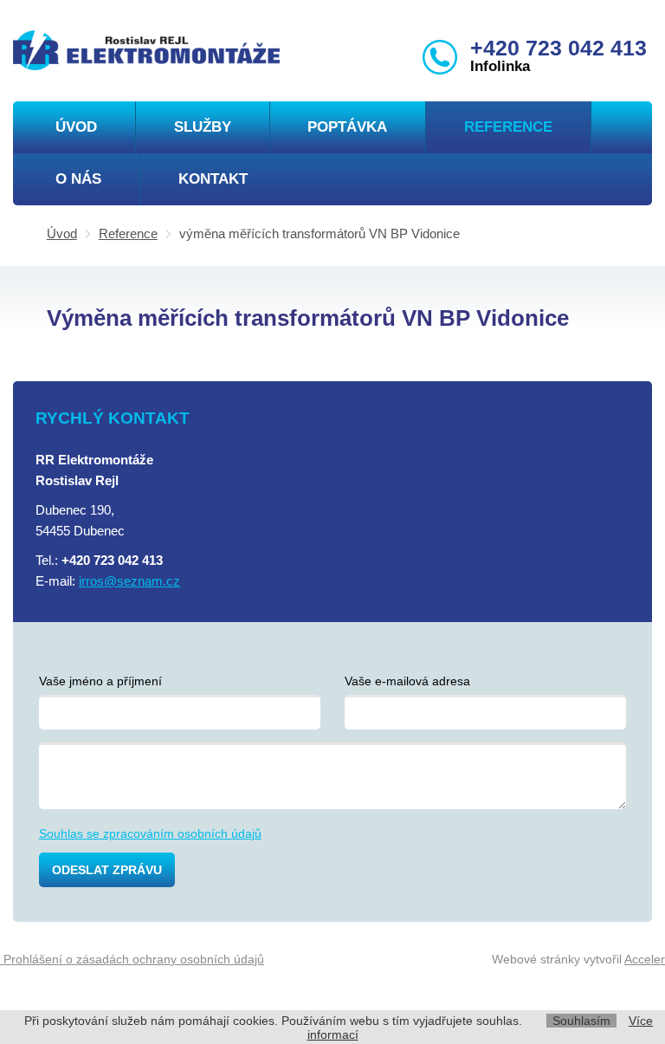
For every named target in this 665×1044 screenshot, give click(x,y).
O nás (78, 179)
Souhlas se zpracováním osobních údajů (150, 833)
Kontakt (213, 179)
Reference (508, 127)
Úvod (76, 127)
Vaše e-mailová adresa (407, 681)
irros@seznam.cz (129, 581)
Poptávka (347, 127)
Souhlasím (581, 1021)
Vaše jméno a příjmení (100, 681)
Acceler (644, 959)
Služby (202, 127)
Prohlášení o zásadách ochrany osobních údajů (132, 959)
